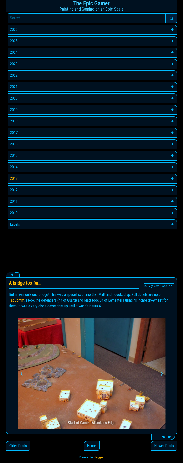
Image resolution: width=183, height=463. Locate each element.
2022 (14, 75)
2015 (14, 155)
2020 (14, 98)
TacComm (16, 300)
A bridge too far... (25, 283)
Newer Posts (164, 445)
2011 (14, 201)
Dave (147, 286)
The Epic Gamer (91, 3)
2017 (14, 132)
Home (91, 445)
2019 (14, 109)
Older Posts (18, 445)
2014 (14, 167)
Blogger (98, 457)
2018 (14, 121)
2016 (14, 144)
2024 (14, 52)
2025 (14, 41)
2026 (14, 29)
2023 (14, 64)
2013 (14, 178)
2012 (14, 190)
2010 (14, 213)
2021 (14, 87)
